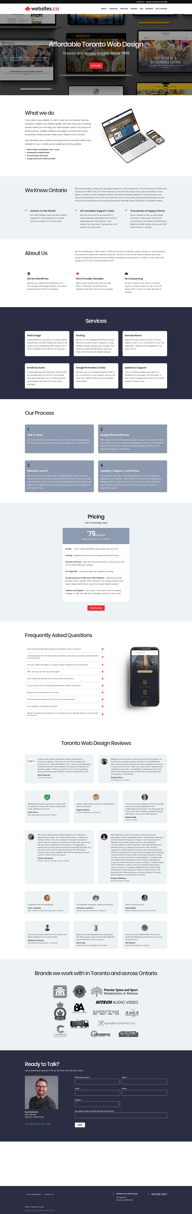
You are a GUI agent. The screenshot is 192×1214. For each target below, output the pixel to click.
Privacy (41, 1207)
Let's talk (96, 65)
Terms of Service (31, 1207)
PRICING (134, 9)
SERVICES (113, 9)
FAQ (141, 9)
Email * (77, 1088)
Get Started (96, 608)
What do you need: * (82, 1077)
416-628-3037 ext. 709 (37, 1124)
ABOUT (104, 9)
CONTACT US (49, 1194)
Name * (124, 1077)
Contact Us (140, 2)
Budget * (78, 1100)
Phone (124, 1088)
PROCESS (124, 9)
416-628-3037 (159, 1194)
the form (81, 440)
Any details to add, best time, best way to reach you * (95, 1111)
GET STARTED (161, 9)
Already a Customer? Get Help (156, 2)
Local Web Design (33, 1194)
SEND (80, 1125)
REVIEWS (149, 9)
